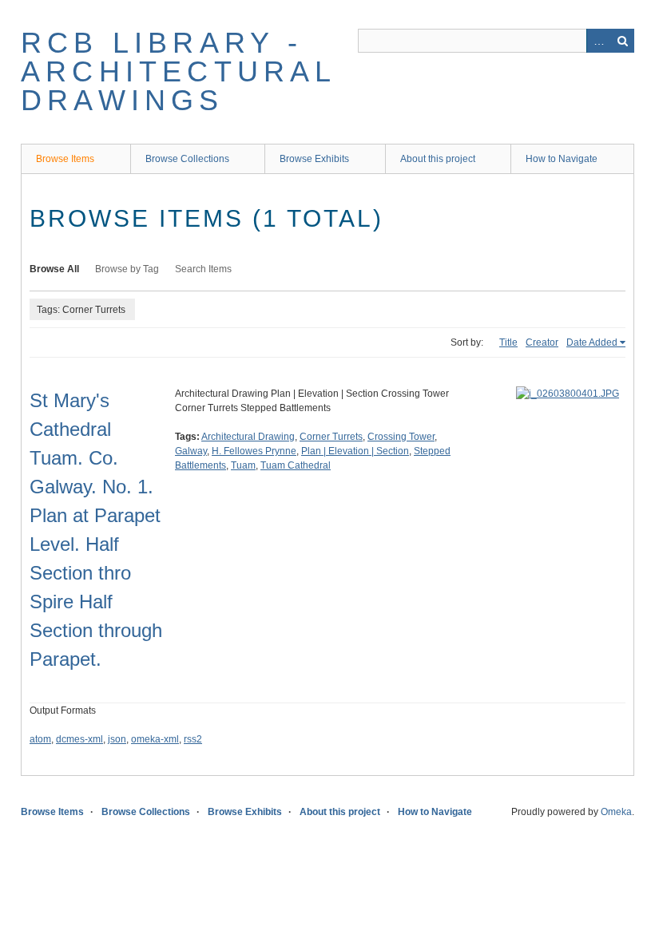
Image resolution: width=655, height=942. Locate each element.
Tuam (243, 465)
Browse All (54, 269)
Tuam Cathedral (295, 465)
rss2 (193, 739)
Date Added (591, 342)
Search (622, 41)
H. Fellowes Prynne (254, 451)
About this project (437, 158)
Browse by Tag (127, 269)
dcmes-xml (79, 739)
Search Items (203, 269)
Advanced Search (598, 41)
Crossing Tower (401, 436)
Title (508, 342)
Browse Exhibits (314, 158)
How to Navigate (561, 158)
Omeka (616, 811)
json (117, 739)
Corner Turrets (331, 436)
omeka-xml (155, 739)
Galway (191, 451)
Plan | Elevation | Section (355, 451)
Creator (542, 342)
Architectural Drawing (248, 436)
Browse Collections (187, 158)
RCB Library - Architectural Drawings (178, 71)
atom (40, 739)
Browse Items (65, 158)
